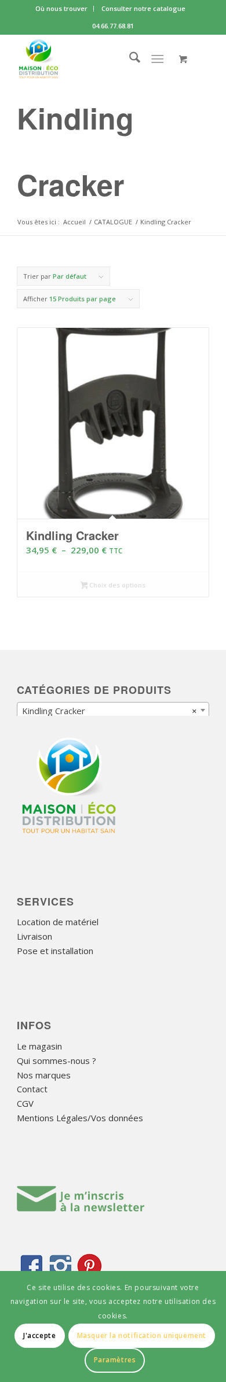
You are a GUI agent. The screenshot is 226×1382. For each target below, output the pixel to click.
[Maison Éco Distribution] (93, 58)
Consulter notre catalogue (143, 8)
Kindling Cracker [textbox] (109, 710)
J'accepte (39, 1335)
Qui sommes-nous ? (56, 1060)
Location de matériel (58, 922)
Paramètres (115, 1360)
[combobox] (113, 710)
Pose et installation (55, 950)
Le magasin (39, 1046)
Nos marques (44, 1075)
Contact (32, 1089)
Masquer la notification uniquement (141, 1335)
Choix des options (116, 585)
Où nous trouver (61, 8)
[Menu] (157, 58)
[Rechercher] (129, 58)
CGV (25, 1103)
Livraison (34, 936)
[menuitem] (62, 9)
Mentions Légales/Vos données (80, 1118)
